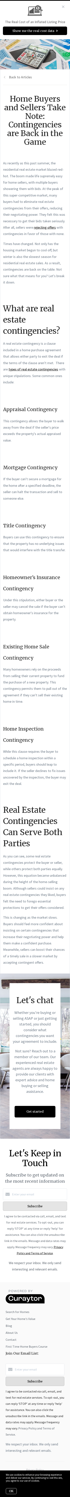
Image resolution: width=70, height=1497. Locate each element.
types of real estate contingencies (33, 369)
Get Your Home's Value (20, 1319)
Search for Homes (17, 1312)
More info (45, 1480)
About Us (12, 1333)
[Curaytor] (25, 1302)
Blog (9, 1326)
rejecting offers (45, 227)
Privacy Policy (35, 1470)
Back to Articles (20, 77)
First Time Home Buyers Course (26, 1346)
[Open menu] (65, 44)
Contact (11, 1339)
